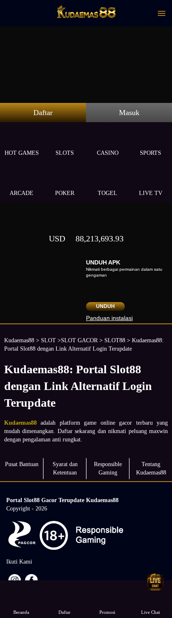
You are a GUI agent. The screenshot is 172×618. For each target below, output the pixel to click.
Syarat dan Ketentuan (65, 468)
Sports (150, 153)
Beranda (21, 612)
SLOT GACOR (79, 340)
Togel (107, 193)
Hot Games (22, 153)
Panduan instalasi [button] (109, 318)
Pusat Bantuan (21, 464)
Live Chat (150, 612)
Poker (64, 193)
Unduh (105, 306)
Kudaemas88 (19, 340)
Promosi (107, 612)
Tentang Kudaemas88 (151, 468)
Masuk (129, 112)
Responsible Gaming (108, 468)
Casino (108, 153)
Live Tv (150, 193)
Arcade (21, 193)
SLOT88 (114, 340)
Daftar (43, 112)
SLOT (48, 340)
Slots (65, 153)
